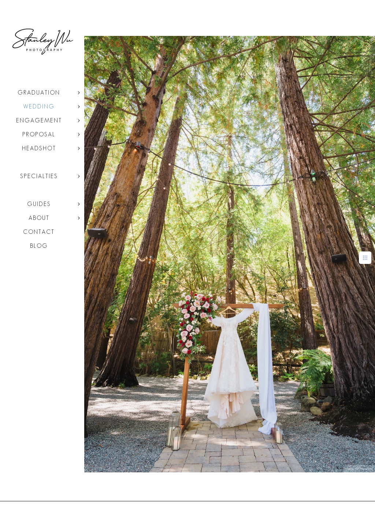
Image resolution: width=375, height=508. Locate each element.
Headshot (39, 148)
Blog (39, 246)
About (39, 218)
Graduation (39, 92)
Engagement (39, 120)
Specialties (39, 176)
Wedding (39, 106)
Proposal (38, 134)
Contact (39, 232)
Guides (39, 204)
